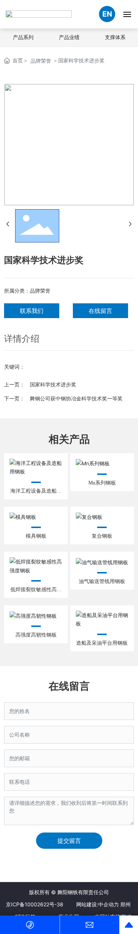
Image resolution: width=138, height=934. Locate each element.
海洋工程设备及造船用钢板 (36, 493)
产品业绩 (69, 37)
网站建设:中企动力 (97, 904)
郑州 (125, 904)
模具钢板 (36, 536)
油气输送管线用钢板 (102, 581)
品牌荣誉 (41, 61)
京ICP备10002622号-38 (34, 904)
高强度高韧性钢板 (36, 635)
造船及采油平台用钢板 (102, 643)
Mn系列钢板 (102, 483)
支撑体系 (115, 37)
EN (107, 14)
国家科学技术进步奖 (53, 384)
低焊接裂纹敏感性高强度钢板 (36, 592)
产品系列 (23, 37)
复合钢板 (102, 536)
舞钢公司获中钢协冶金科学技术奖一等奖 (76, 398)
